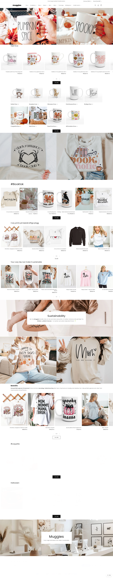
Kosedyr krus (33, 104)
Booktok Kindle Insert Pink (32, 212)
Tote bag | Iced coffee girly (87, 471)
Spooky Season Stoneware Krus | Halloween (12, 509)
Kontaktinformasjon (88, 574)
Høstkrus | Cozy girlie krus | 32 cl (37, 71)
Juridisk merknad (79, 574)
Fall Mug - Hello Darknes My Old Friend (66, 212)
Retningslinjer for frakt (70, 574)
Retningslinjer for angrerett (42, 574)
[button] (27, 5)
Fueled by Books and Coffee (105, 212)
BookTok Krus (52, 126)
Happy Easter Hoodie (71, 289)
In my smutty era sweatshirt (12, 212)
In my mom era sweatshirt (60, 248)
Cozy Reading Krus (52, 212)
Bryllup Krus (87, 104)
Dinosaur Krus (52, 104)
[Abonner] (32, 564)
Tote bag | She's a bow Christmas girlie (47, 471)
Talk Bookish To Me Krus (87, 212)
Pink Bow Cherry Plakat (14, 471)
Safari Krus (14, 104)
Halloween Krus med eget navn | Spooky (35, 509)
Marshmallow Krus (33, 471)
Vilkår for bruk (61, 574)
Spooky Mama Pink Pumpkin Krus (73, 427)
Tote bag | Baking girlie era (68, 471)
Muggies (26, 575)
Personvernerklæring (53, 574)
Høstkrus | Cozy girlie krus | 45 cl (80, 71)
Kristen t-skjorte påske (33, 289)
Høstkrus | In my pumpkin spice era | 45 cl (100, 71)
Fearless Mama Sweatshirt (38, 248)
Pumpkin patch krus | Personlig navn (14, 71)
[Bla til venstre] (53, 79)
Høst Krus (32, 126)
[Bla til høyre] (59, 79)
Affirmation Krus (71, 126)
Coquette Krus (15, 126)
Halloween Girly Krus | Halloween (59, 509)
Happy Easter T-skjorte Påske (88, 289)
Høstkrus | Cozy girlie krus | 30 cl (59, 71)
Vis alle (56, 82)
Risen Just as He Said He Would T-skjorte (49, 290)
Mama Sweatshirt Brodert (82, 248)
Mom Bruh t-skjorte (50, 427)
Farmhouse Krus (71, 104)
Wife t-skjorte (105, 427)
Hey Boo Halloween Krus (84, 509)
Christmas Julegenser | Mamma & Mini (13, 248)
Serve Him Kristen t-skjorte (13, 289)
